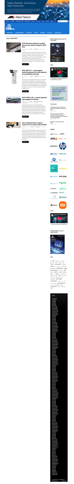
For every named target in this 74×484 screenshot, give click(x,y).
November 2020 (55, 394)
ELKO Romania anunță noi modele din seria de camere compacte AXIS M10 (34, 45)
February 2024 (54, 340)
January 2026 (54, 308)
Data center (53, 268)
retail (56, 277)
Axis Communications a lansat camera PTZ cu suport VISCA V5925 (34, 124)
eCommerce (61, 270)
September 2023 (55, 347)
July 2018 (54, 433)
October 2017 (54, 445)
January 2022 (54, 374)
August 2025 (54, 315)
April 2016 (54, 470)
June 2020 (54, 401)
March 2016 (54, 471)
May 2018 (54, 435)
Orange (60, 275)
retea (59, 277)
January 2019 (54, 424)
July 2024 (54, 333)
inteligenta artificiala (62, 272)
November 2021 (55, 377)
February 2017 (54, 456)
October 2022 (54, 362)
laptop (57, 274)
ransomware (52, 277)
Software (57, 285)
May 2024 (54, 336)
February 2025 (54, 323)
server (59, 281)
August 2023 (54, 348)
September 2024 (55, 330)
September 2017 (55, 446)
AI (53, 261)
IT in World (49, 32)
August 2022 (54, 365)
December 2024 (55, 326)
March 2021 (54, 388)
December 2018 (55, 426)
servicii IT (54, 283)
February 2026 (54, 307)
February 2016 (54, 473)
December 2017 (55, 442)
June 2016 (54, 467)
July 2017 (54, 449)
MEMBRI (12, 21)
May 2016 (54, 469)
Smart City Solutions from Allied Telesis (59, 224)
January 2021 (54, 391)
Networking (36, 49)
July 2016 (54, 466)
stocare (61, 285)
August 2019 (54, 415)
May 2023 (54, 352)
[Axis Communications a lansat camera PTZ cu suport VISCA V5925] (13, 124)
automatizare (58, 264)
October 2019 (54, 412)
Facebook (38, 21)
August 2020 (54, 398)
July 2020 (54, 399)
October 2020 (54, 395)
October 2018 (54, 428)
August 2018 (54, 431)
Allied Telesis (57, 261)
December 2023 (55, 343)
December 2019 (55, 409)
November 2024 (55, 327)
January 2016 (54, 474)
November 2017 (55, 444)
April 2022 (54, 370)
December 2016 (55, 459)
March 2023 (54, 355)
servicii (62, 281)
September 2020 (55, 397)
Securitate (40, 101)
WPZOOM (64, 482)
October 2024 (54, 329)
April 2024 (54, 337)
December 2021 (55, 376)
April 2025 (54, 320)
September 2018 (55, 430)
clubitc (31, 49)
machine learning (63, 274)
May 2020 (54, 402)
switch (59, 286)
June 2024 (54, 334)
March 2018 (54, 438)
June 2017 (54, 451)
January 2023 (54, 358)
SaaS (62, 277)
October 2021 (54, 379)
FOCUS (36, 32)
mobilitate (56, 275)
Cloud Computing (57, 266)
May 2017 (54, 452)
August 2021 (54, 381)
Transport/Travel (25, 102)
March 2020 (54, 405)
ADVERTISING (27, 21)
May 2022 (54, 369)
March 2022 (54, 372)
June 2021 (54, 384)
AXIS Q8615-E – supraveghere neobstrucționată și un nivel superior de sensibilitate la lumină (34, 72)
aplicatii (60, 262)
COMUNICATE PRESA (19, 21)
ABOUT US (8, 21)
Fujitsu (51, 272)
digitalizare (60, 268)
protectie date (64, 275)
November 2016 (55, 460)
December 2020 (55, 392)
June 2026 (54, 301)
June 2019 (54, 417)
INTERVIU (42, 32)
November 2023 (55, 344)
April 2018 (54, 437)
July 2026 (54, 300)
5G (51, 261)
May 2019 (54, 419)
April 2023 (54, 354)
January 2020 (54, 408)
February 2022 (54, 373)
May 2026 (54, 302)
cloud (52, 266)
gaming (56, 272)
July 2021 (54, 383)
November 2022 (55, 361)
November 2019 (55, 410)
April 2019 (54, 420)
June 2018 (54, 434)
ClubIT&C (61, 479)
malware (51, 275)
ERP (65, 270)
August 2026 (54, 298)
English (52, 21)
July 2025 (54, 316)
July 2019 (54, 416)
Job (54, 274)
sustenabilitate (53, 286)
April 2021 (54, 387)
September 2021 (55, 380)
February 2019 (54, 423)
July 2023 (54, 349)
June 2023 (54, 351)
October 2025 (54, 312)
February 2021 (54, 390)
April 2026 (54, 304)
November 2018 (55, 427)
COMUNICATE (58, 32)
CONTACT (47, 21)
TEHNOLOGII (9, 32)
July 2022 (54, 366)
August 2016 (54, 464)
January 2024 (54, 341)
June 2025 (54, 318)
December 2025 (55, 309)
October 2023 (54, 345)
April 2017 (54, 453)
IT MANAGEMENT (19, 32)
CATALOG (33, 21)
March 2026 (54, 305)
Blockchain (64, 264)
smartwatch (52, 285)
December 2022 (55, 359)
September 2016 (55, 463)
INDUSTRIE (29, 32)
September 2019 (55, 413)
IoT (51, 274)
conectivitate (63, 266)
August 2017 (54, 448)
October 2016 (54, 462)
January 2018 (54, 441)
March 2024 (54, 338)
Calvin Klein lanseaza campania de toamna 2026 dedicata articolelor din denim (58, 108)
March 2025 (54, 322)
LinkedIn (42, 21)
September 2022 (55, 363)
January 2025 (54, 325)
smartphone (61, 283)
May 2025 (54, 319)
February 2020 (54, 406)
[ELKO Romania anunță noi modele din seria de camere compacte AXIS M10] (13, 47)
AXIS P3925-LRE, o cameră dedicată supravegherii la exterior (34, 98)
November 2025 (55, 311)
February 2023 (54, 356)
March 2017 (54, 455)
